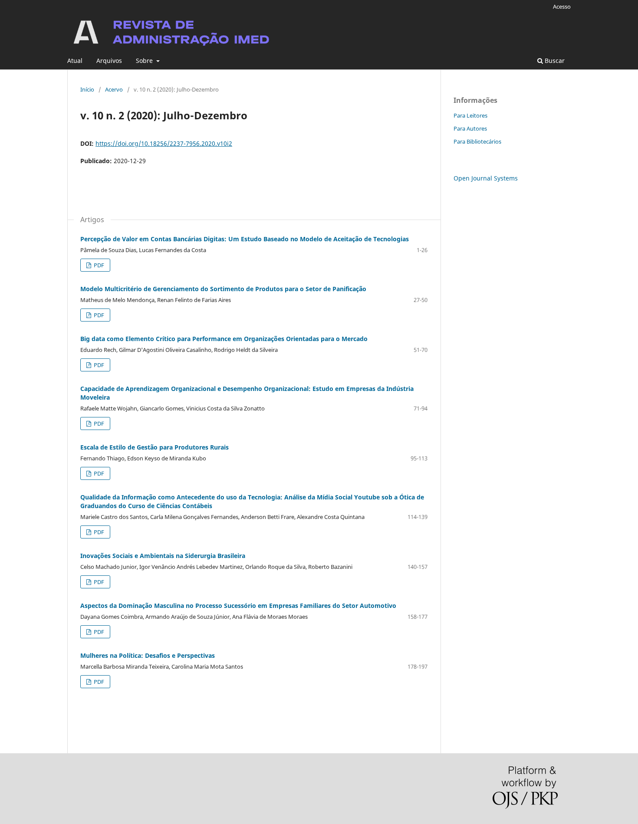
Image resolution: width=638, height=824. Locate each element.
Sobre (145, 60)
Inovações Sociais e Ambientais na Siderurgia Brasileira (162, 556)
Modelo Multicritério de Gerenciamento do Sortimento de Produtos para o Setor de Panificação (223, 289)
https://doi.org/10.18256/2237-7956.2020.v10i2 (163, 143)
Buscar (554, 60)
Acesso (562, 6)
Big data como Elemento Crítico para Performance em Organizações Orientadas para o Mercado (224, 339)
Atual (74, 60)
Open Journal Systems (486, 178)
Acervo (114, 89)
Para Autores (470, 128)
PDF (98, 265)
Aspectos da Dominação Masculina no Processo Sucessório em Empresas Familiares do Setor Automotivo (238, 605)
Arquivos (109, 60)
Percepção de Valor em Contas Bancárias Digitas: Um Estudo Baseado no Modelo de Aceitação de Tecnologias (244, 239)
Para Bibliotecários (477, 141)
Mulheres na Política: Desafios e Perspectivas (147, 655)
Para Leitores (470, 115)
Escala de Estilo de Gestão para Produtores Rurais (154, 447)
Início (87, 89)
